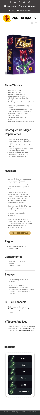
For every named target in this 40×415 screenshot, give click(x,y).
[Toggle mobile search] (32, 23)
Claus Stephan (16, 92)
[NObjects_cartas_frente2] (20, 352)
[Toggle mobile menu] (36, 23)
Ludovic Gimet (17, 90)
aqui (16, 248)
